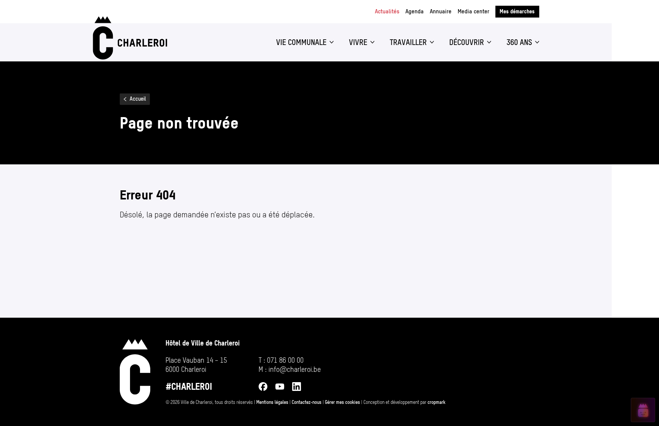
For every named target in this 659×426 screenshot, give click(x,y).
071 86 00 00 (285, 360)
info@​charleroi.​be (294, 369)
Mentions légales (272, 402)
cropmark (436, 402)
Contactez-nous (306, 402)
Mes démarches (517, 11)
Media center (473, 11)
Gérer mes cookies (342, 402)
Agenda (414, 11)
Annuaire (441, 11)
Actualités (387, 11)
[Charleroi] (128, 37)
